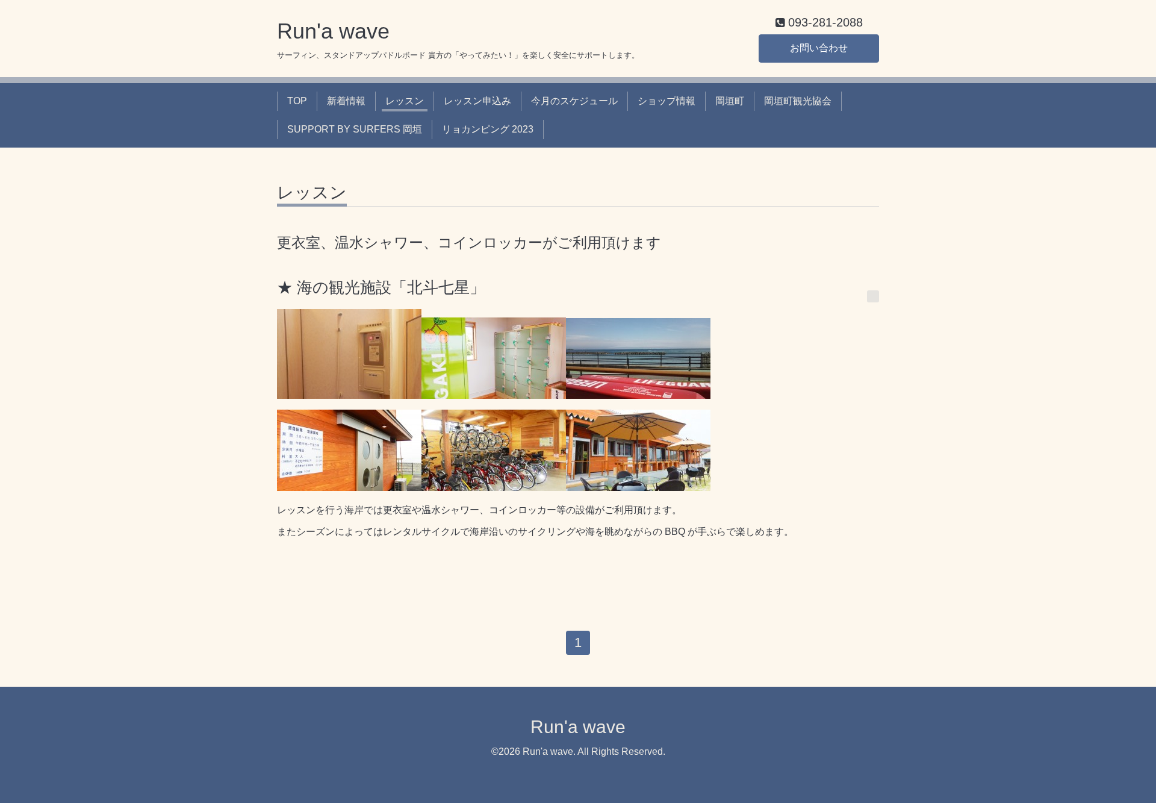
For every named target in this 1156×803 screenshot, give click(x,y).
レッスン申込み (477, 101)
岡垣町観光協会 (797, 101)
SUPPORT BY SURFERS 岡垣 (354, 129)
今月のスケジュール (574, 101)
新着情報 (346, 101)
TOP (297, 101)
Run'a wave (333, 31)
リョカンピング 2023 (487, 129)
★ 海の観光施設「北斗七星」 (381, 287)
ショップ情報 (666, 101)
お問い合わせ (819, 48)
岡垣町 (729, 101)
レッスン (404, 101)
